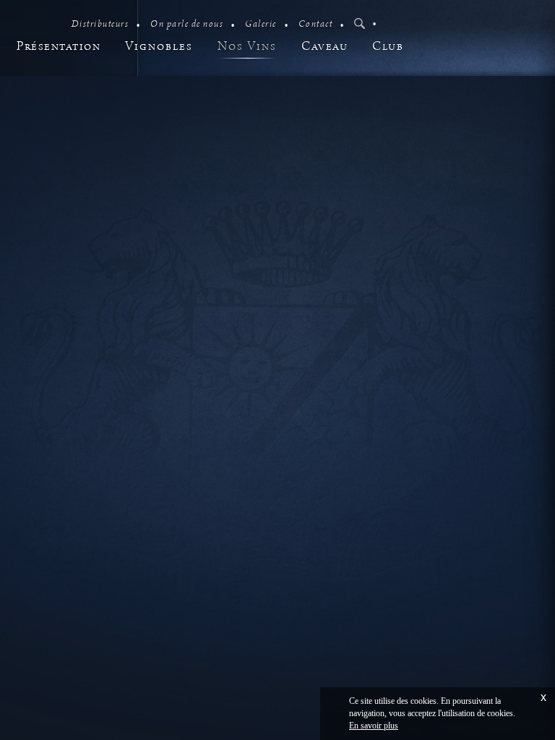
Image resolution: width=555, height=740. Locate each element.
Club (387, 46)
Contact (315, 24)
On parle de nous (186, 24)
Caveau (324, 46)
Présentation (58, 46)
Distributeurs (100, 24)
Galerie (261, 24)
